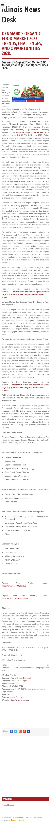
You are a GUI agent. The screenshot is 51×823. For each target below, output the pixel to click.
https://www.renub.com (19, 700)
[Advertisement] (25, 767)
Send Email (13, 683)
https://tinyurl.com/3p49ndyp (14, 586)
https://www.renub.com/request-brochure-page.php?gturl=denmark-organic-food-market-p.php (25, 387)
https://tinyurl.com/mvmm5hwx (15, 598)
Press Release (8, 805)
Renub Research (24, 678)
